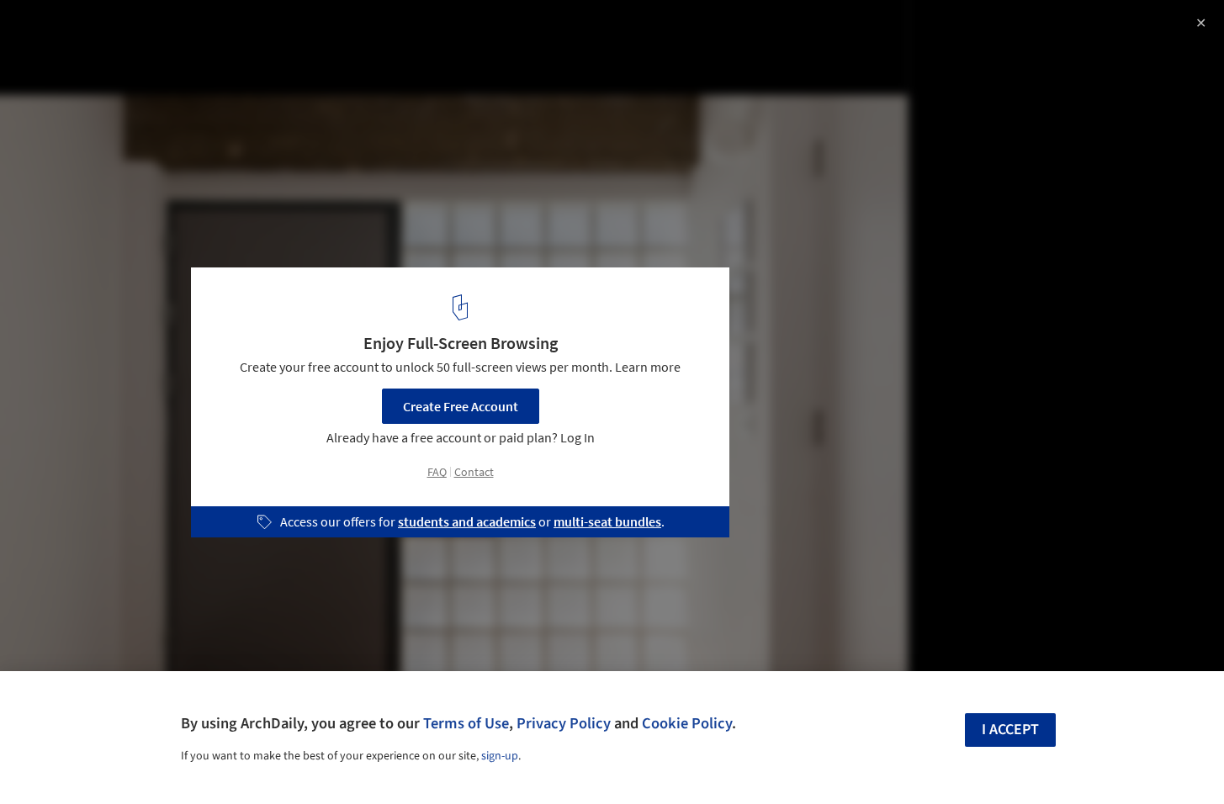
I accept (1010, 729)
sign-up (499, 756)
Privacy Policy (564, 723)
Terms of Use (466, 723)
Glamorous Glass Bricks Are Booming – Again (205, 30)
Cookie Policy (687, 723)
